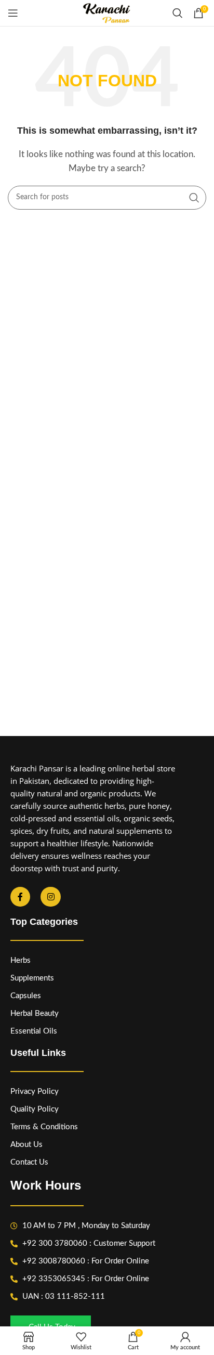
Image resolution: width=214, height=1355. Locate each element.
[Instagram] (50, 897)
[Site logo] (107, 13)
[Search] (177, 13)
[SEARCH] (194, 198)
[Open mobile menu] (13, 13)
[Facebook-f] (20, 897)
